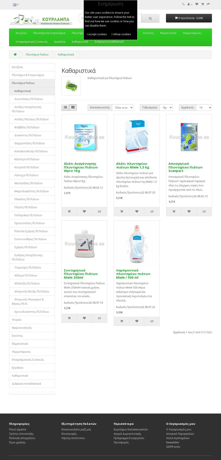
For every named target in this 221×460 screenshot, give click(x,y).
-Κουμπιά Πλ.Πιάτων (25, 167)
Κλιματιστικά (20, 344)
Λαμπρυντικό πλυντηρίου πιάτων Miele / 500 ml (133, 273)
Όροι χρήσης (17, 442)
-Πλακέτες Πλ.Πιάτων (25, 199)
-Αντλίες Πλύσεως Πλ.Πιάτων (30, 119)
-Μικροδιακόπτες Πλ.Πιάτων (30, 191)
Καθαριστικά (80, 41)
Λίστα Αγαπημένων (177, 438)
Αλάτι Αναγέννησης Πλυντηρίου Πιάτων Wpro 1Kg (81, 167)
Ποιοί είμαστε (17, 429)
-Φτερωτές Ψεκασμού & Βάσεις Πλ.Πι (28, 302)
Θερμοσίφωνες (21, 352)
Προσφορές (121, 442)
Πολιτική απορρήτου (22, 438)
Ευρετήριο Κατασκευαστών (131, 429)
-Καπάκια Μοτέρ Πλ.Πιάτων (29, 151)
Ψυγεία (16, 320)
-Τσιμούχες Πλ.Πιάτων (26, 267)
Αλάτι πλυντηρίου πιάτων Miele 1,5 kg (132, 165)
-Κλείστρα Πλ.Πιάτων (25, 159)
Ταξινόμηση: (150, 107)
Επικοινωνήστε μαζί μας (76, 429)
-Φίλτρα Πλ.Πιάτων (24, 275)
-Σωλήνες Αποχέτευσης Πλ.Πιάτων (27, 257)
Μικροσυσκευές (22, 328)
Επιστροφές (69, 434)
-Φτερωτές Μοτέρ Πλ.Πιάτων (30, 291)
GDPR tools (173, 447)
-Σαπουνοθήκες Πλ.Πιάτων (29, 239)
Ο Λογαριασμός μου (178, 429)
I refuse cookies (121, 34)
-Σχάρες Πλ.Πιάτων (24, 247)
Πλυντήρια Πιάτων (37, 54)
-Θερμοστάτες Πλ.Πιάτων (28, 143)
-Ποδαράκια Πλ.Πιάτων (27, 215)
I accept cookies (97, 34)
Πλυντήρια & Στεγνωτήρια (28, 75)
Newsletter (172, 442)
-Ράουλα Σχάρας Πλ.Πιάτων (30, 231)
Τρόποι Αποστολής (21, 434)
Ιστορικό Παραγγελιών (180, 434)
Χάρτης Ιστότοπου (73, 438)
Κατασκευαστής (100, 107)
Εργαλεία (59, 41)
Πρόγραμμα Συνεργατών (129, 438)
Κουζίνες (17, 67)
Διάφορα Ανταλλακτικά (109, 41)
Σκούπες (17, 336)
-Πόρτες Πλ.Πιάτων (24, 207)
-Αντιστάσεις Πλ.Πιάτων (27, 99)
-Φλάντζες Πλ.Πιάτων (26, 283)
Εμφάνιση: (188, 107)
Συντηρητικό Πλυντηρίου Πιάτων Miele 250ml (81, 273)
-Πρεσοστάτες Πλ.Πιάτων (28, 223)
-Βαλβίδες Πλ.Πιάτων (25, 127)
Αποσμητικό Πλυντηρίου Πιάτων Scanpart (185, 167)
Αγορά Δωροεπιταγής (127, 434)
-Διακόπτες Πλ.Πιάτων (26, 135)
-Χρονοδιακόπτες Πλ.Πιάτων (30, 312)
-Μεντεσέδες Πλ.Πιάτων (27, 183)
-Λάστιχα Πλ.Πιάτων (25, 175)
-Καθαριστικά (21, 91)
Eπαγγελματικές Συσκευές (32, 41)
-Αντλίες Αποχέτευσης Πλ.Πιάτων (26, 109)
